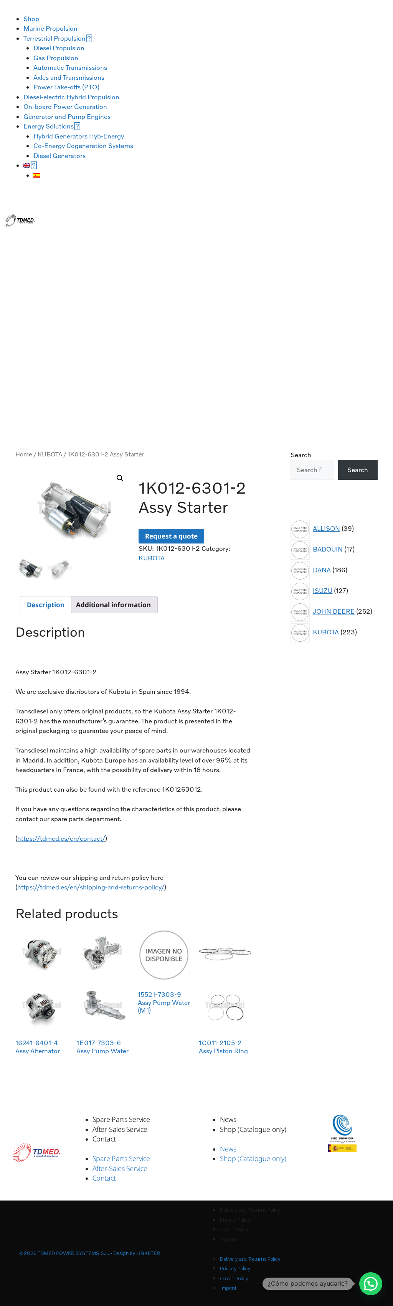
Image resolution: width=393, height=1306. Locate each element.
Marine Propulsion (50, 28)
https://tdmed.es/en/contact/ (61, 838)
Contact (104, 1138)
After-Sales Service (119, 1129)
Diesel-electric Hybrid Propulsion (71, 97)
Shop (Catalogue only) (253, 1129)
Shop (31, 19)
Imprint (228, 1239)
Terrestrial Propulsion (54, 38)
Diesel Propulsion (58, 48)
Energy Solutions (48, 126)
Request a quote (171, 536)
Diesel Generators (59, 156)
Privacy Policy (235, 1220)
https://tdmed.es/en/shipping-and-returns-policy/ (90, 887)
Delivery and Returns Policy (250, 1210)
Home (23, 454)
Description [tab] (45, 604)
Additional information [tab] (113, 604)
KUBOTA (50, 454)
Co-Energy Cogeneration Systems (83, 146)
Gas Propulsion (55, 58)
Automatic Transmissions (70, 67)
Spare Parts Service (121, 1119)
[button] (120, 478)
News (228, 1119)
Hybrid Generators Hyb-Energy (78, 136)
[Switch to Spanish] (36, 175)
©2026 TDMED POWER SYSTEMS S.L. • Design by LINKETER (89, 1253)
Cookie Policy (234, 1229)
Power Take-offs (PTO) (66, 87)
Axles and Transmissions (68, 77)
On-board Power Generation (65, 106)
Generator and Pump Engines (67, 116)
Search (301, 455)
